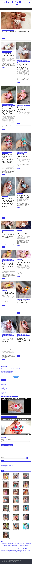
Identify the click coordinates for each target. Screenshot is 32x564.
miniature (6, 118)
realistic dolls (4, 121)
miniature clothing (8, 349)
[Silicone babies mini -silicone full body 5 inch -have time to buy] (8, 250)
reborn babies (6, 270)
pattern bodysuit (9, 298)
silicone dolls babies (21, 553)
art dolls (8, 543)
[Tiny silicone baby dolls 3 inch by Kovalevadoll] (16, 12)
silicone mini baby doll (9, 122)
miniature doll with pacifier (11, 118)
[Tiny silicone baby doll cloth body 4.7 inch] (23, 86)
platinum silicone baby (7, 168)
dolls (12, 117)
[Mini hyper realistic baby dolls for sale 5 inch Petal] (8, 316)
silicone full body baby (5, 272)
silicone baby (28, 161)
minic (2, 119)
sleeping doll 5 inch (21, 74)
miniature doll (20, 114)
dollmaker (10, 117)
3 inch (10, 269)
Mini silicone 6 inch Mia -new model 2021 (23, 301)
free (2, 297)
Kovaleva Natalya (5, 59)
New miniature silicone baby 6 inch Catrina (8, 55)
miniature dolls (11, 60)
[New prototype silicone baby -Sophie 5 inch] (23, 250)
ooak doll (29, 550)
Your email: (2, 440)
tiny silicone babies (26, 554)
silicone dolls (17, 553)
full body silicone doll (19, 199)
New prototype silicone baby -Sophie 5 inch (23, 262)
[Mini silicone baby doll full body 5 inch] (23, 177)
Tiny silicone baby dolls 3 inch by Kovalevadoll (16, 32)
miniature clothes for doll (24, 267)
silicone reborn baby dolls (10, 351)
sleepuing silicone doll (4, 352)
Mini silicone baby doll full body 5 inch (23, 196)
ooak (23, 550)
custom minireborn (28, 198)
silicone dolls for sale (26, 115)
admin (24, 159)
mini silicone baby (7, 240)
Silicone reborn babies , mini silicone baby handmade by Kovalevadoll (8, 235)
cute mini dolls (4, 117)
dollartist (8, 117)
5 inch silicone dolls (19, 60)
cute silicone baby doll (27, 236)
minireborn (4, 119)
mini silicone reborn (21, 113)
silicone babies (14, 551)
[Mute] (28, 434)
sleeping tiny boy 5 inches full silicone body (24, 75)
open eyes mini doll (7, 120)
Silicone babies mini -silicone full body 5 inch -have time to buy (8, 265)
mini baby (27, 160)
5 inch (12, 269)
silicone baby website (21, 115)
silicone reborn (12, 168)
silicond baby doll (22, 238)
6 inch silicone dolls (4, 51)
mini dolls (7, 166)
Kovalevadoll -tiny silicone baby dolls (16, 3)
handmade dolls (29, 543)
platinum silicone (10, 350)
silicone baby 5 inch (19, 269)
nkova (8, 58)
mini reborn (27, 199)
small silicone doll (9, 352)
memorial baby (3, 166)
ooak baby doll (25, 550)
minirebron (23, 114)
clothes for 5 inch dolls (11, 296)
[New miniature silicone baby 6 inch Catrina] (8, 42)
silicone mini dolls (24, 269)
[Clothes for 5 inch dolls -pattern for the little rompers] (8, 281)
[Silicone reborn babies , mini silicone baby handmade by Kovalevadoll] (8, 221)
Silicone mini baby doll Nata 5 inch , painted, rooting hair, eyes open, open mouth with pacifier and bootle (8, 111)
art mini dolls (27, 265)
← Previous (3, 364)
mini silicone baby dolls (7, 52)
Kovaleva (10, 165)
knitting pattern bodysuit (11, 297)
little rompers (3, 298)
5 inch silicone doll (5, 343)
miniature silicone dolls (23, 72)
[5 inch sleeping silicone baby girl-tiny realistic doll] (23, 316)
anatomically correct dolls (4, 543)
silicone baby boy (3, 392)
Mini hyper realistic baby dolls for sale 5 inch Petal (8, 339)
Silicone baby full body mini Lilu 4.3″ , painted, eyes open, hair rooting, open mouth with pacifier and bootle (8, 202)
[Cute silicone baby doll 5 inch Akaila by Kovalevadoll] (23, 221)
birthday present (7, 165)
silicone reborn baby (4, 351)
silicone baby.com (24, 551)
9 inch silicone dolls (3, 385)
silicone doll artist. (13, 553)
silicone (13, 350)
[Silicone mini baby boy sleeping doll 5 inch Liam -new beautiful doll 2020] (23, 42)
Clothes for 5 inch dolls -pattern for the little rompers (8, 293)
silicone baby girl (12, 30)
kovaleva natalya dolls (19, 266)
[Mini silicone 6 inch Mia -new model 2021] (23, 281)
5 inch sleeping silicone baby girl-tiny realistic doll (23, 339)
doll (10, 543)
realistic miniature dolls (9, 121)
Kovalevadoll (9, 59)
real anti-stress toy (21, 73)
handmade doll (24, 199)
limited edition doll (10, 545)
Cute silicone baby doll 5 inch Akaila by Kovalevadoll (23, 233)
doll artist (12, 543)
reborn (26, 114)
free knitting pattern (5, 297)
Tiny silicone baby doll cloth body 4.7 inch (22, 109)
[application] (16, 406)
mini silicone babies (24, 71)
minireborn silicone (8, 119)
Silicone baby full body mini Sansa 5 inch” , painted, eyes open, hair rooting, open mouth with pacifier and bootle (8, 159)
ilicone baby (26, 70)
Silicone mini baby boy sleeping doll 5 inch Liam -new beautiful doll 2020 (23, 66)
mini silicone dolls (8, 167)
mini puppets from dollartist (5, 30)
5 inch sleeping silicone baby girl (24, 343)
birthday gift (3, 165)
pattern (6, 298)
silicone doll (18, 162)
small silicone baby (21, 554)
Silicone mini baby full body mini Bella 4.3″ (23, 156)
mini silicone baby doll (6, 60)
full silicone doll (20, 160)
